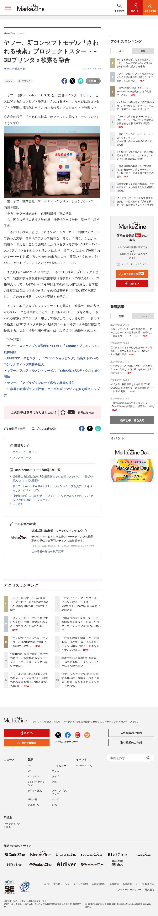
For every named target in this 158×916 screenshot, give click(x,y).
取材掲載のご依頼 (131, 742)
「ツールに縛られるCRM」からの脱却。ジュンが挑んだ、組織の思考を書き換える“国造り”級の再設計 (29, 680)
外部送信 (149, 889)
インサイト (34, 776)
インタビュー (59, 765)
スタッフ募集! (80, 884)
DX (29, 765)
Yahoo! (9, 81)
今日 (121, 51)
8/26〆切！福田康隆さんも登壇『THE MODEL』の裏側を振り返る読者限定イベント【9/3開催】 (131, 388)
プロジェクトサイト (25, 452)
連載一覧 (32, 799)
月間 (143, 51)
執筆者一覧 (34, 804)
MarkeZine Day (84, 765)
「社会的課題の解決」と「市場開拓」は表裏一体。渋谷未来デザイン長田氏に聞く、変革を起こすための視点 (80, 644)
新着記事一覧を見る (132, 420)
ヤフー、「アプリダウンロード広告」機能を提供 (41, 382)
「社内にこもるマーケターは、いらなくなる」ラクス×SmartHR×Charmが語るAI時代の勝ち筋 (80, 604)
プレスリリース (22, 457)
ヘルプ (46, 884)
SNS (54, 804)
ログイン (134, 283)
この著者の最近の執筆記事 (47, 551)
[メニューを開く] (7, 7)
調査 (54, 781)
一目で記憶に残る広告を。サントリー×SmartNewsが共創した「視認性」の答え (29, 642)
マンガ (55, 770)
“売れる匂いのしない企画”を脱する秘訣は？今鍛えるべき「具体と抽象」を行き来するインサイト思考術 (80, 680)
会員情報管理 (99, 884)
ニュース (143, 316)
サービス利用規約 (145, 884)
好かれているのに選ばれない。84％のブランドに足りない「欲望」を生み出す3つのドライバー (131, 369)
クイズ (55, 776)
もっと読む (16, 504)
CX (29, 770)
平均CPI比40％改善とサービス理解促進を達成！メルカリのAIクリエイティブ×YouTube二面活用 (81, 624)
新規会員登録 (133, 274)
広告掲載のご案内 (131, 733)
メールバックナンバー (134, 264)
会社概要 (127, 884)
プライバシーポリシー (129, 889)
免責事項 (114, 884)
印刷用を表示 (17, 428)
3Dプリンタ (24, 81)
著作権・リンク (61, 884)
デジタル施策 (35, 790)
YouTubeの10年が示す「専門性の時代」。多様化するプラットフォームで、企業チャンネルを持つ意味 (29, 660)
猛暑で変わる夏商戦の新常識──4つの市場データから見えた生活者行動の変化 (80, 662)
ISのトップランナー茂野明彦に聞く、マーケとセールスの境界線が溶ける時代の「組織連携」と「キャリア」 (131, 332)
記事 (121, 316)
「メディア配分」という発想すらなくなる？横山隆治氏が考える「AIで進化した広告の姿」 (29, 622)
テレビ (55, 799)
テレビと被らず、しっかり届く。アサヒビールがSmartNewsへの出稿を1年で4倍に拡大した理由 (29, 604)
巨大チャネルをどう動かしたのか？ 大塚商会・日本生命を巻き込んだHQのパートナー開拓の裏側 (131, 351)
